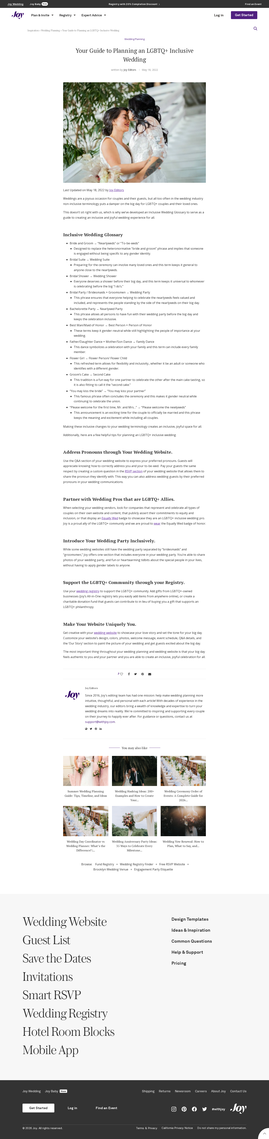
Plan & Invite (40, 15)
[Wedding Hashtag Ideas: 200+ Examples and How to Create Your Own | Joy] (134, 771)
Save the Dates (57, 958)
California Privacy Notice (177, 1128)
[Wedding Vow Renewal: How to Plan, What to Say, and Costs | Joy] (183, 821)
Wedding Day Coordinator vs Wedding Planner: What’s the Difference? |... (85, 845)
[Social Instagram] (174, 1109)
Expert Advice (91, 15)
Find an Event (106, 1108)
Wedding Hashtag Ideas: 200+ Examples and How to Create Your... (134, 795)
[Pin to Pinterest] (142, 674)
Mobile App (51, 1049)
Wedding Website (65, 921)
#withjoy (218, 1109)
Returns (165, 1091)
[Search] (255, 28)
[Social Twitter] (205, 1109)
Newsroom (183, 1091)
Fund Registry (104, 864)
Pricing (178, 963)
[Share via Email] (149, 674)
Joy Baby (55, 1091)
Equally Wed (110, 518)
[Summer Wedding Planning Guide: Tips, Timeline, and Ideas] (85, 771)
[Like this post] (121, 674)
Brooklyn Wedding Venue (110, 869)
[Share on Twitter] (135, 674)
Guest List (46, 939)
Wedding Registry (65, 1013)
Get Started (244, 15)
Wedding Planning (50, 30)
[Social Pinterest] (184, 1109)
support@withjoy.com (100, 722)
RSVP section (134, 471)
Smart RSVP (52, 994)
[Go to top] (264, 1134)
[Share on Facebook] (129, 674)
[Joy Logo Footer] (238, 1109)
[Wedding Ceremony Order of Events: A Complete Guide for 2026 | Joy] (183, 771)
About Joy (218, 1091)
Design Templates (189, 919)
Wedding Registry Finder (136, 864)
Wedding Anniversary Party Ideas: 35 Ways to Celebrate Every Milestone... (134, 845)
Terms (140, 1128)
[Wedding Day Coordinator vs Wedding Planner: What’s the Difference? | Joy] (85, 821)
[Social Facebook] (194, 1109)
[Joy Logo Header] (18, 15)
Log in (219, 15)
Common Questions (191, 941)
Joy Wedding (32, 1091)
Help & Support (187, 952)
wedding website (105, 633)
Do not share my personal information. (221, 1128)
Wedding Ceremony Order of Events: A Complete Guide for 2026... (183, 795)
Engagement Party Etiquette (153, 869)
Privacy (152, 1128)
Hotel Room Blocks (68, 1031)
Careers (201, 1091)
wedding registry (87, 591)
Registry (65, 15)
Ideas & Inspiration (190, 930)
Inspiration (33, 30)
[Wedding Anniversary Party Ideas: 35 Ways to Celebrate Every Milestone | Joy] (134, 821)
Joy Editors (130, 69)
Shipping (148, 1091)
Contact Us (238, 1091)
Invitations (47, 976)
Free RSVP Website (172, 864)
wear (157, 523)
